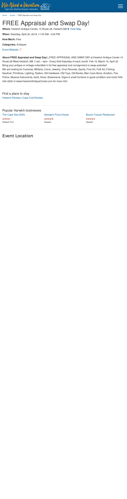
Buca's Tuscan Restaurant (100, 114)
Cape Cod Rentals (32, 97)
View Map (75, 29)
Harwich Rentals (11, 97)
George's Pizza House (56, 114)
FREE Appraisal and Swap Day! (30, 15)
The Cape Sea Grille (13, 114)
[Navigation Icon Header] (120, 6)
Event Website (10, 49)
